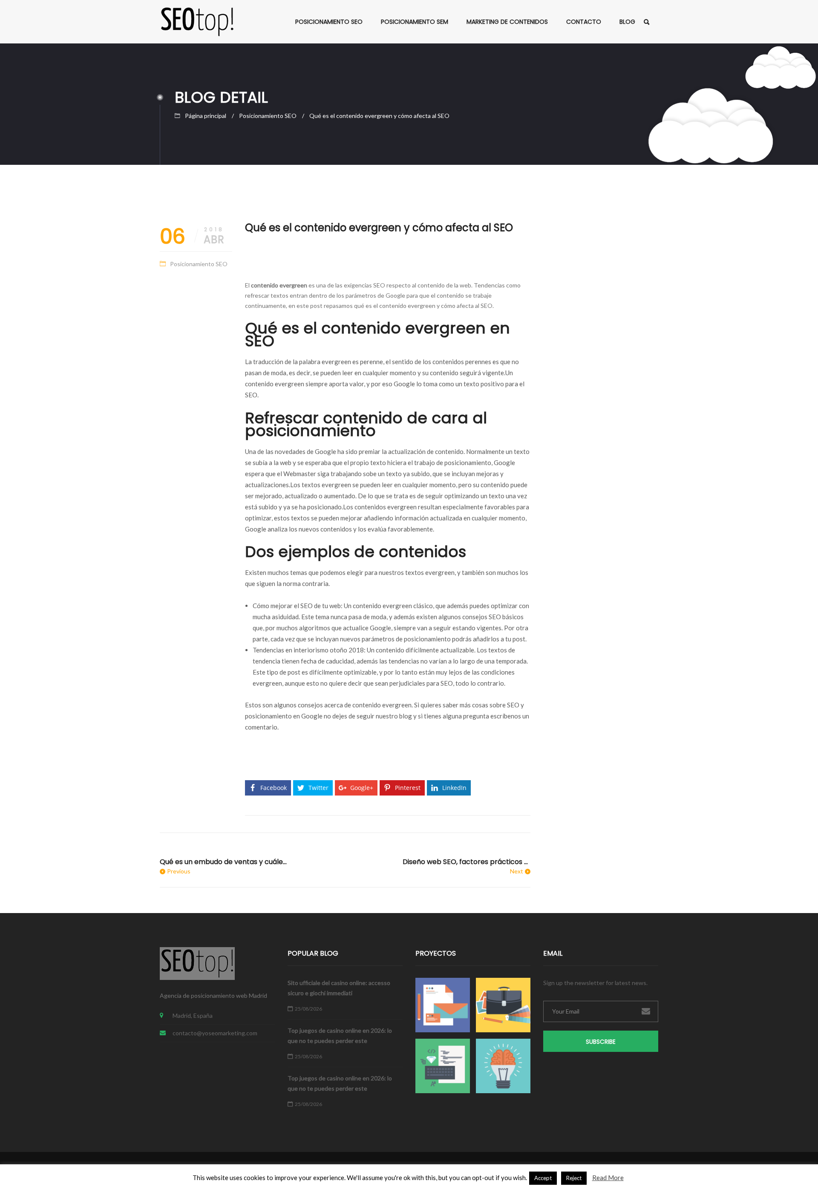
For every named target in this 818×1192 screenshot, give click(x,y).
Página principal (205, 115)
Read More (608, 1177)
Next (516, 871)
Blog (627, 21)
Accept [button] (543, 1178)
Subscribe (601, 1042)
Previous (178, 871)
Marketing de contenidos (507, 21)
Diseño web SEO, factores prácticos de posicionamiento (466, 862)
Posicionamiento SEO (329, 21)
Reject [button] (574, 1178)
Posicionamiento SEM (414, 21)
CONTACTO (583, 21)
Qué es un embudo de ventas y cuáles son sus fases (224, 862)
